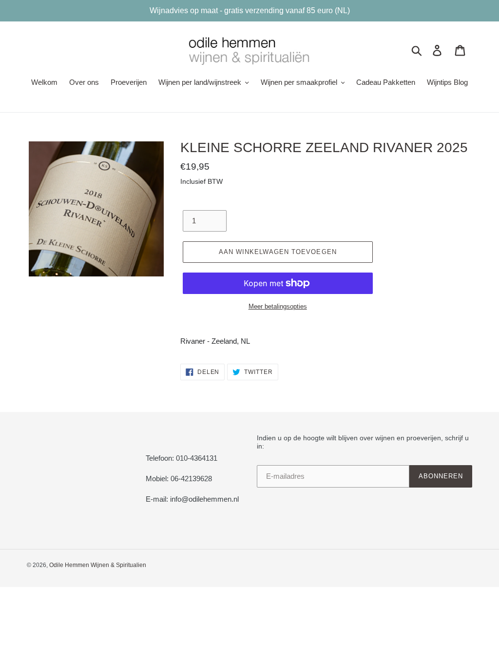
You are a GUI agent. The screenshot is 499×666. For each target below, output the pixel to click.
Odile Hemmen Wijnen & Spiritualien (97, 565)
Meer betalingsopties (278, 306)
